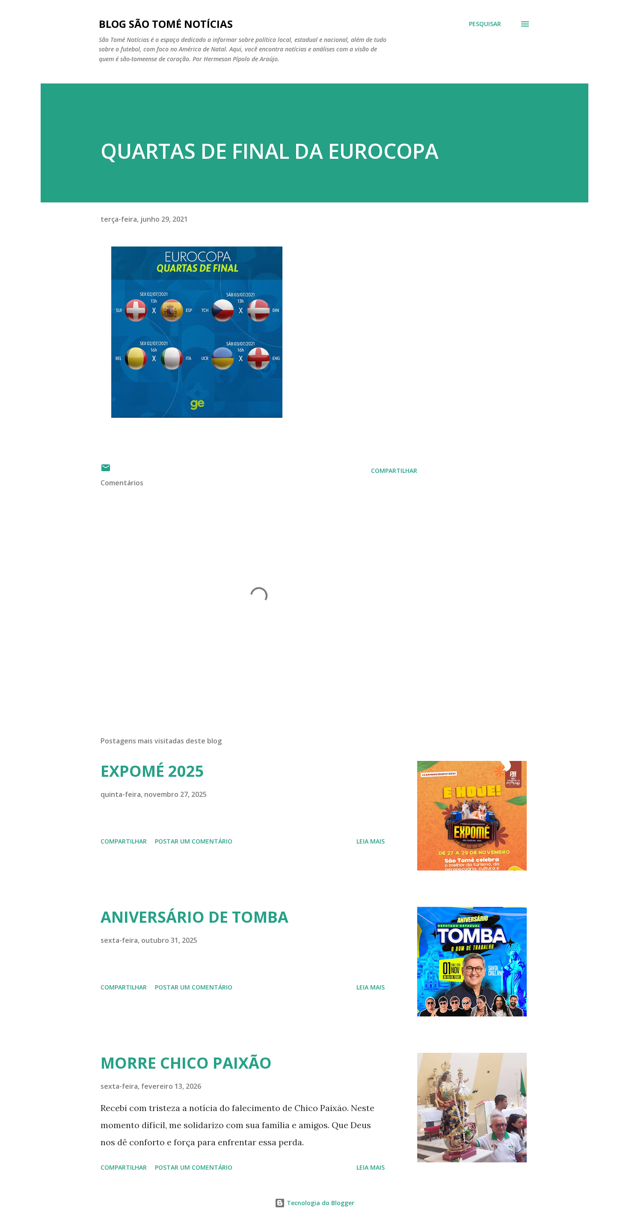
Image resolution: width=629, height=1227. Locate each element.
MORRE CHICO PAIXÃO (186, 1062)
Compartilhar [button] (394, 470)
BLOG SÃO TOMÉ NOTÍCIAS (166, 24)
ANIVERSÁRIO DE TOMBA (194, 916)
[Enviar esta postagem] (106, 470)
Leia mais (370, 841)
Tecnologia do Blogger (319, 1203)
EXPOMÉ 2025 (152, 771)
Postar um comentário (193, 841)
